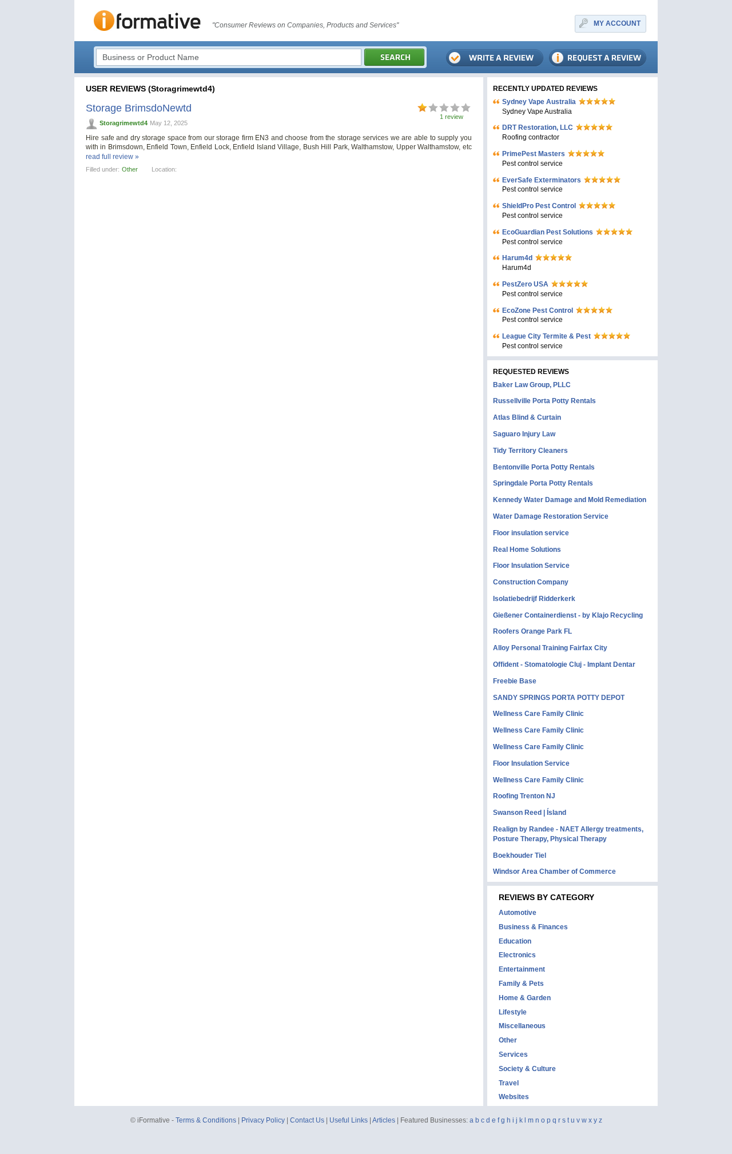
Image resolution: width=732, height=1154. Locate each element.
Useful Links (348, 1120)
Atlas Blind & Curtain (527, 417)
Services (513, 1054)
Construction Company (530, 582)
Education (515, 941)
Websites (514, 1097)
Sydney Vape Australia (539, 102)
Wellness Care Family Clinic (538, 714)
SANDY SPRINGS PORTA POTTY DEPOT (558, 698)
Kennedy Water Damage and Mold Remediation (569, 500)
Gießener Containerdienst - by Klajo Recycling (568, 615)
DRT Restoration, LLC (537, 128)
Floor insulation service (531, 533)
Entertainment (522, 969)
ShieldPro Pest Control (539, 206)
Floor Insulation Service (531, 566)
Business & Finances (533, 927)
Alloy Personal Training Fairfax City (550, 648)
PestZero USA (525, 284)
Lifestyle (513, 1012)
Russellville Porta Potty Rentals (544, 401)
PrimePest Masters (533, 154)
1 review (451, 116)
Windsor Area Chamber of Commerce (554, 872)
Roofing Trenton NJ (524, 796)
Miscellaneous (522, 1026)
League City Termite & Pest (546, 336)
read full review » (112, 157)
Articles (383, 1120)
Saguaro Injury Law (524, 434)
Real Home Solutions (527, 550)
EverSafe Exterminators (541, 180)
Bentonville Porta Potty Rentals (544, 467)
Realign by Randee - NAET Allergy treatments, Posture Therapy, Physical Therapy (568, 834)
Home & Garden (525, 998)
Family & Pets (521, 984)
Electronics (517, 955)
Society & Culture (527, 1069)
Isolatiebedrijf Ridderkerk (534, 599)
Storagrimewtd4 (124, 123)
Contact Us (307, 1120)
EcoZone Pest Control (537, 311)
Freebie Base (514, 681)
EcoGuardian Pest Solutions (547, 232)
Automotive (517, 913)
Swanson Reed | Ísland (529, 813)
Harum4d (517, 258)
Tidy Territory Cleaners (530, 451)
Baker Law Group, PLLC (532, 385)
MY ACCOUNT (617, 23)
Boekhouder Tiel (519, 855)
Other (130, 169)
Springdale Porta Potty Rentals (543, 483)
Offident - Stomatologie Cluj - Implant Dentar (564, 664)
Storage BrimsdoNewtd (139, 108)
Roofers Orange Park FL (532, 631)
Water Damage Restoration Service (550, 516)
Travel (509, 1083)
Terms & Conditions (206, 1120)
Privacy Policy (263, 1120)
